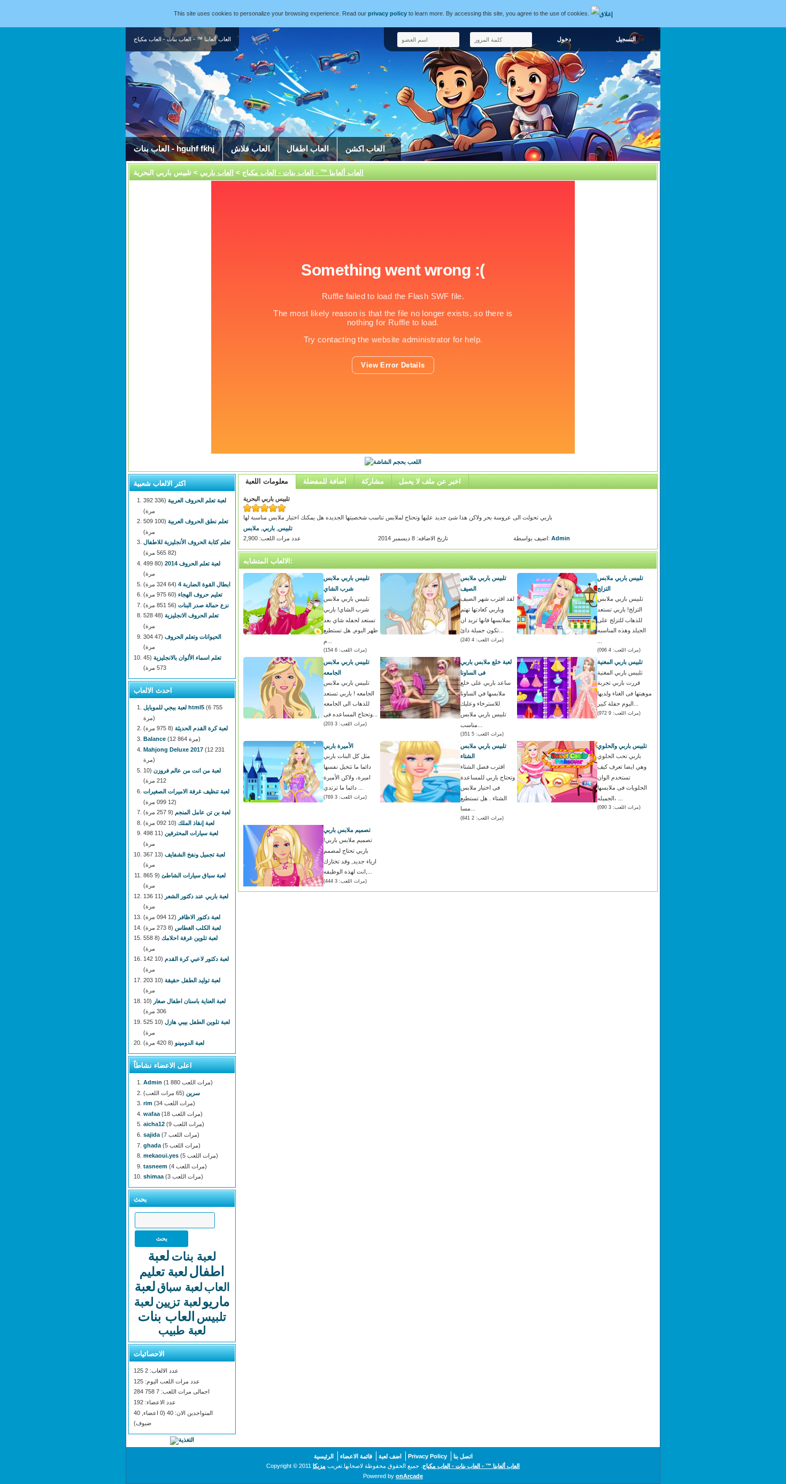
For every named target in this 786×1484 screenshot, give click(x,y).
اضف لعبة (390, 1456)
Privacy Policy (427, 1456)
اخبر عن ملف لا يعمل (430, 481)
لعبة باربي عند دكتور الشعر (196, 896)
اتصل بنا (463, 1456)
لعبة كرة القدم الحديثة (201, 728)
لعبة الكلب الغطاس (198, 927)
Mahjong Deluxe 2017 (173, 749)
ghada (152, 1145)
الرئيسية (324, 1456)
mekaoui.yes (161, 1155)
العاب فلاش (250, 148)
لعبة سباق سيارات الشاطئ (193, 875)
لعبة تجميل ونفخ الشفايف (195, 854)
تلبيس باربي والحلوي (622, 746)
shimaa (153, 1176)
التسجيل (626, 39)
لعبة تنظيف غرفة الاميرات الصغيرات (186, 791)
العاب (217, 1287)
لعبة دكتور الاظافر (199, 917)
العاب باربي (217, 173)
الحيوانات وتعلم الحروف (193, 636)
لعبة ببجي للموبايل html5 (173, 707)
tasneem (155, 1166)
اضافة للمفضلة (324, 481)
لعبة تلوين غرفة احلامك (189, 938)
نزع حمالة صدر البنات (203, 605)
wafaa (151, 1114)
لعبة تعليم (164, 1272)
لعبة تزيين (178, 1302)
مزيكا (319, 1466)
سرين (193, 1093)
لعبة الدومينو (189, 1042)
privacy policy (387, 13)
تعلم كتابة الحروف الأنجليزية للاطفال (186, 542)
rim (147, 1103)
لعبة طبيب (182, 1330)
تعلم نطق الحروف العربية (198, 521)
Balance (154, 739)
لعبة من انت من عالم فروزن (187, 770)
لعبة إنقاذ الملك (196, 823)
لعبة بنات (194, 1256)
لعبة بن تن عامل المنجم (202, 812)
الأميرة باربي (338, 746)
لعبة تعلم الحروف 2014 (192, 563)
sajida (151, 1134)
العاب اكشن (365, 148)
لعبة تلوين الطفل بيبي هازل (197, 1022)
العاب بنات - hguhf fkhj (174, 148)
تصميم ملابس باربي (347, 830)
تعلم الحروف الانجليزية (192, 615)
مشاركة (372, 481)
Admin (560, 538)
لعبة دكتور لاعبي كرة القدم (197, 958)
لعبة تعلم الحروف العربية (197, 500)
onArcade (409, 1476)
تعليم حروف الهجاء (200, 594)
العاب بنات (166, 1316)
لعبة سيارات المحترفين (191, 833)
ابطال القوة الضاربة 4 (204, 584)
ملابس (251, 528)
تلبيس (285, 528)
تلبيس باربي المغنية (620, 662)
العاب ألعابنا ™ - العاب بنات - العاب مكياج (303, 173)
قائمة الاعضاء (356, 1456)
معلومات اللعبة (266, 481)
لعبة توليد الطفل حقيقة (192, 980)
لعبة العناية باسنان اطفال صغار (189, 1001)
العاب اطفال (308, 148)
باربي (269, 528)
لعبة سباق (180, 1287)
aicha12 (154, 1124)
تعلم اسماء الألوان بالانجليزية (187, 657)
